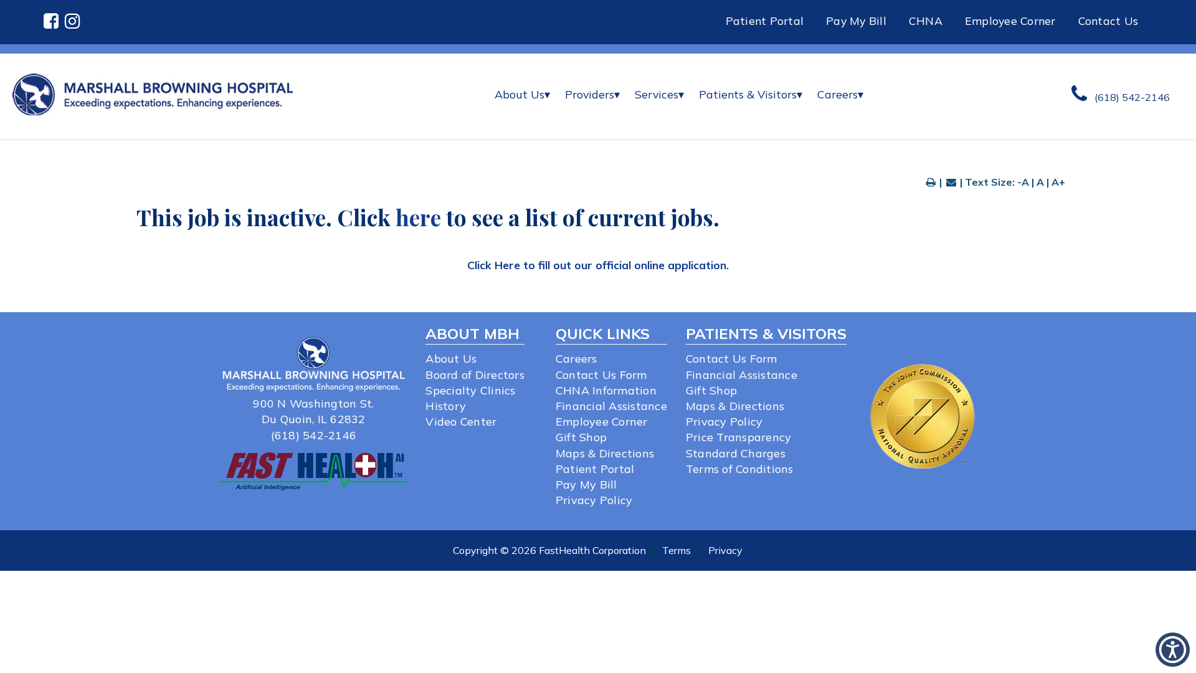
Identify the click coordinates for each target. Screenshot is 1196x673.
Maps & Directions (605, 453)
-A (1023, 182)
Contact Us (1108, 20)
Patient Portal (765, 20)
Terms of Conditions (740, 469)
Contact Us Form (601, 375)
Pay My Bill (856, 20)
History (445, 406)
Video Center (460, 421)
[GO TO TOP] (1134, 662)
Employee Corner (1010, 20)
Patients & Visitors (750, 94)
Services (659, 94)
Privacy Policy (594, 500)
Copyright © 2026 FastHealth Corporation (549, 550)
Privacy (725, 550)
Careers (840, 94)
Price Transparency (739, 437)
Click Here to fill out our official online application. (598, 265)
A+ (1058, 182)
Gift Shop (581, 437)
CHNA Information (606, 390)
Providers (592, 94)
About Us (522, 94)
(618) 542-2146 (314, 435)
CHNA (925, 20)
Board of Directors (474, 375)
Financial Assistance (611, 406)
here (418, 217)
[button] (54, 22)
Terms (676, 550)
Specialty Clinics (470, 390)
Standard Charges (735, 453)
